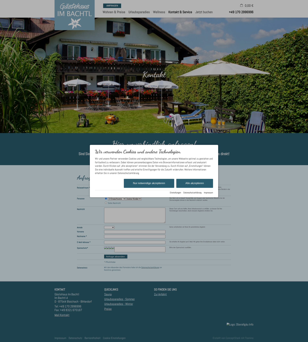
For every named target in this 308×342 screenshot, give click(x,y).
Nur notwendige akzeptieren (149, 183)
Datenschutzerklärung (192, 192)
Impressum (208, 192)
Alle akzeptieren (194, 183)
